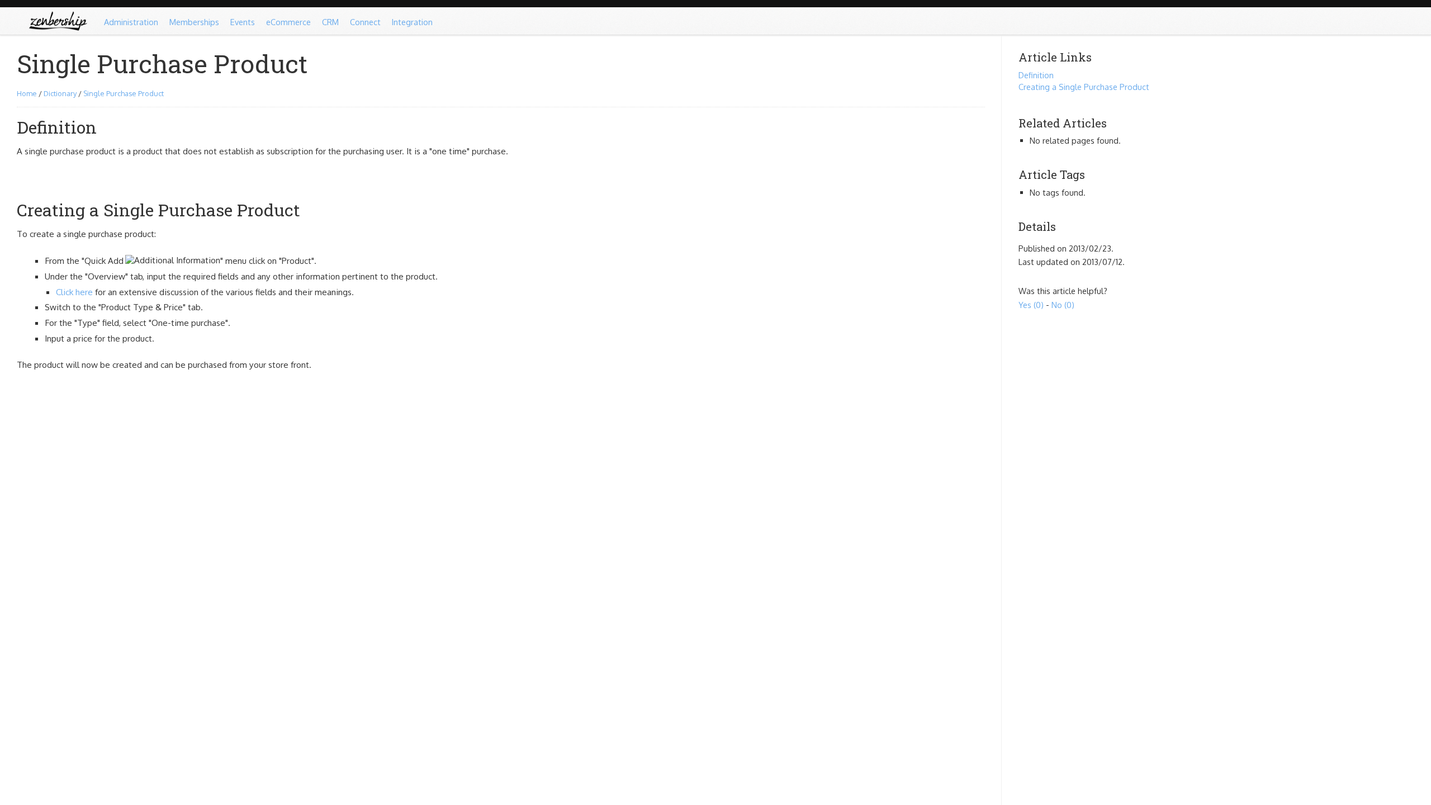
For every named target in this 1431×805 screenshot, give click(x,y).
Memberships (194, 22)
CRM (330, 22)
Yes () (1031, 305)
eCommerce (288, 22)
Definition (1036, 75)
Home (27, 93)
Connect (365, 22)
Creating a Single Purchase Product (1083, 87)
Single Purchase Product (123, 93)
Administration (131, 22)
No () (1062, 305)
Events (242, 22)
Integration (412, 22)
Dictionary (60, 93)
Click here (74, 291)
